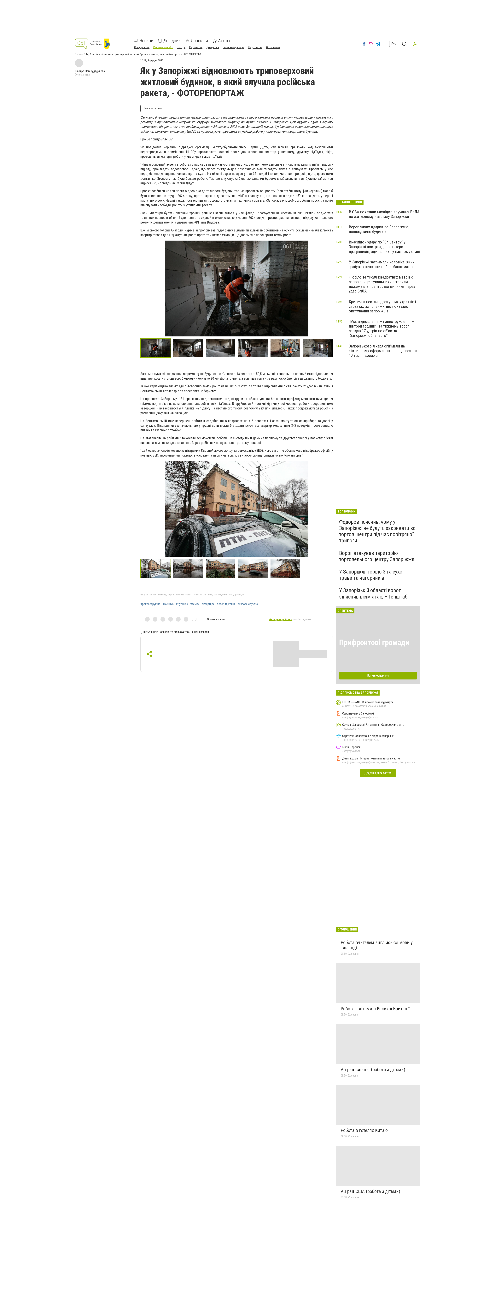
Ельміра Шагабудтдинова (90, 71)
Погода (181, 47)
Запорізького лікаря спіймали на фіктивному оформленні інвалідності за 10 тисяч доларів (383, 351)
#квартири (208, 604)
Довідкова (212, 47)
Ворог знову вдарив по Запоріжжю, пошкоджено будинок (379, 229)
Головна (79, 54)
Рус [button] (393, 44)
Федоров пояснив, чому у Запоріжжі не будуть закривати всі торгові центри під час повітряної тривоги (377, 531)
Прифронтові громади (374, 642)
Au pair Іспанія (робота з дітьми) (373, 1069)
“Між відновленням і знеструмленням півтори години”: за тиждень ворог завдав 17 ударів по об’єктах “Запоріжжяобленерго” (381, 328)
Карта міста (195, 47)
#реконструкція (150, 604)
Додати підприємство (378, 773)
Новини (146, 41)
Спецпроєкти (141, 47)
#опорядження (226, 604)
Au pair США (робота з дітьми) (370, 1191)
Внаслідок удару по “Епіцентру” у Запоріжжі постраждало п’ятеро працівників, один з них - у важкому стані (384, 247)
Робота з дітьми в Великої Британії (375, 1008)
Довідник (172, 41)
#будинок (182, 604)
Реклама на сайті (163, 47)
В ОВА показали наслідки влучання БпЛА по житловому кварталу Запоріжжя (384, 214)
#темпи (194, 604)
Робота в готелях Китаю (364, 1130)
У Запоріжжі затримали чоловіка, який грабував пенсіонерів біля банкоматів (382, 264)
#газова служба (248, 604)
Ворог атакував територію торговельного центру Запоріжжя (376, 556)
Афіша (224, 41)
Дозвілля (199, 41)
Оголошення (273, 47)
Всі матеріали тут (378, 675)
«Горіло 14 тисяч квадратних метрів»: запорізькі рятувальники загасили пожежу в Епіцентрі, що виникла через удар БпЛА (382, 284)
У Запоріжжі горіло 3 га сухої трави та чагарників (371, 574)
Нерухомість (255, 47)
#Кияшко (168, 604)
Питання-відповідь (233, 47)
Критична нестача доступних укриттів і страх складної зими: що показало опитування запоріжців (382, 306)
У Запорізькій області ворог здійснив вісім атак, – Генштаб (373, 593)
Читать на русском (153, 108)
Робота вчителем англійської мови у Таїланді (377, 945)
